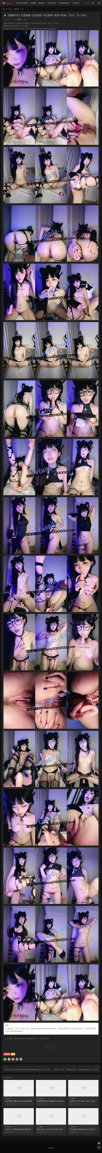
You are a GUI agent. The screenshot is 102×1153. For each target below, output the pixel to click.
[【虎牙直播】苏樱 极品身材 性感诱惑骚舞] (18, 1088)
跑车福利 (41, 3)
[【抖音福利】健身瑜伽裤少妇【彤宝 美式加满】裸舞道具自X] (83, 1116)
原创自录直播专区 (22, 3)
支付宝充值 (51, 3)
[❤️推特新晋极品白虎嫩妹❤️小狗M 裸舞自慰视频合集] (51, 1088)
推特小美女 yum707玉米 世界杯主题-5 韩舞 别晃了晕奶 (51, 1129)
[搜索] (88, 3)
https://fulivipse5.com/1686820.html (26, 1038)
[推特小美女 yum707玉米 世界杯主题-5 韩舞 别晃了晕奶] (51, 1116)
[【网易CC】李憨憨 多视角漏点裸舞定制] (18, 1116)
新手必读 (76, 3)
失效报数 (33, 3)
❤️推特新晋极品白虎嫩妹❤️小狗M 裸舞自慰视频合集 (51, 1101)
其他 (13, 1054)
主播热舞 (19, 19)
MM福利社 (51, 1148)
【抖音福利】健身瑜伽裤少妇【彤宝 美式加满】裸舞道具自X (82, 1129)
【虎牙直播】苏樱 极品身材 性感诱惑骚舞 (18, 1101)
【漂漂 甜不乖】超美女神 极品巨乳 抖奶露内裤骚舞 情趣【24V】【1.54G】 (27, 1069)
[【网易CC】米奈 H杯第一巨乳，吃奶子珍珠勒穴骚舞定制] (83, 1088)
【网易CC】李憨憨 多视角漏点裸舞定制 (17, 1129)
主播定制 (6, 1054)
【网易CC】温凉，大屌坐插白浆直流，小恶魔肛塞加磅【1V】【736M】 (76, 1069)
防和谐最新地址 (64, 3)
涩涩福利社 (7, 3)
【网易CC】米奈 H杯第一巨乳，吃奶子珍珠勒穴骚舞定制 (83, 1101)
